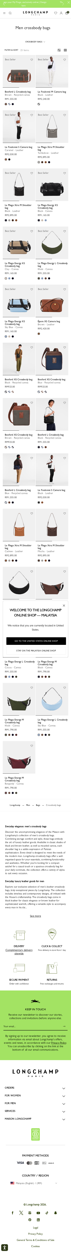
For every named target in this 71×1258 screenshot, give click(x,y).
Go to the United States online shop (36, 641)
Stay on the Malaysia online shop (36, 651)
